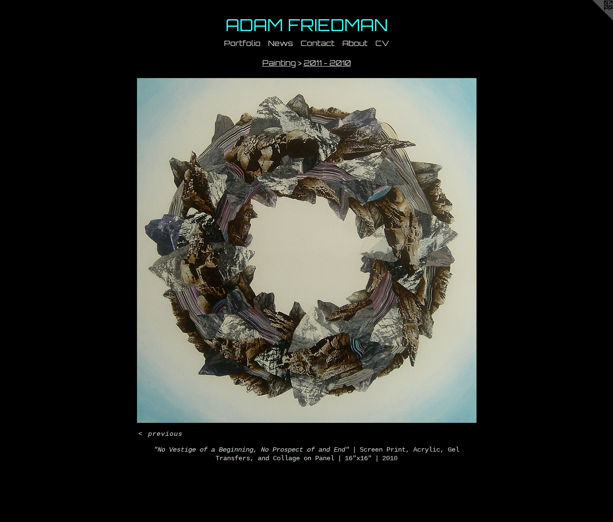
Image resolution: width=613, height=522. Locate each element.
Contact (318, 43)
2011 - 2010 (327, 63)
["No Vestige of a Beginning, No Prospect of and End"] (307, 250)
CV (382, 43)
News (280, 43)
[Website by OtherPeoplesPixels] (594, 19)
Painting (279, 63)
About (355, 43)
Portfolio (242, 43)
